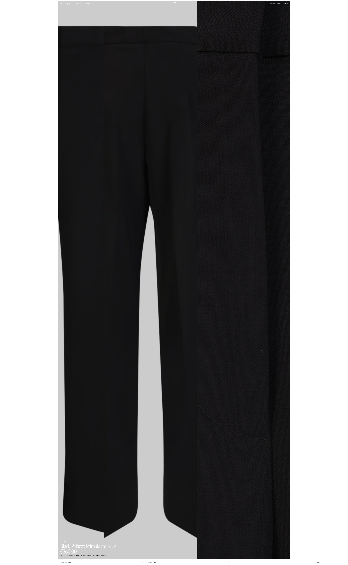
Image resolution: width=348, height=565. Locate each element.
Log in (279, 3)
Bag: (286, 3)
